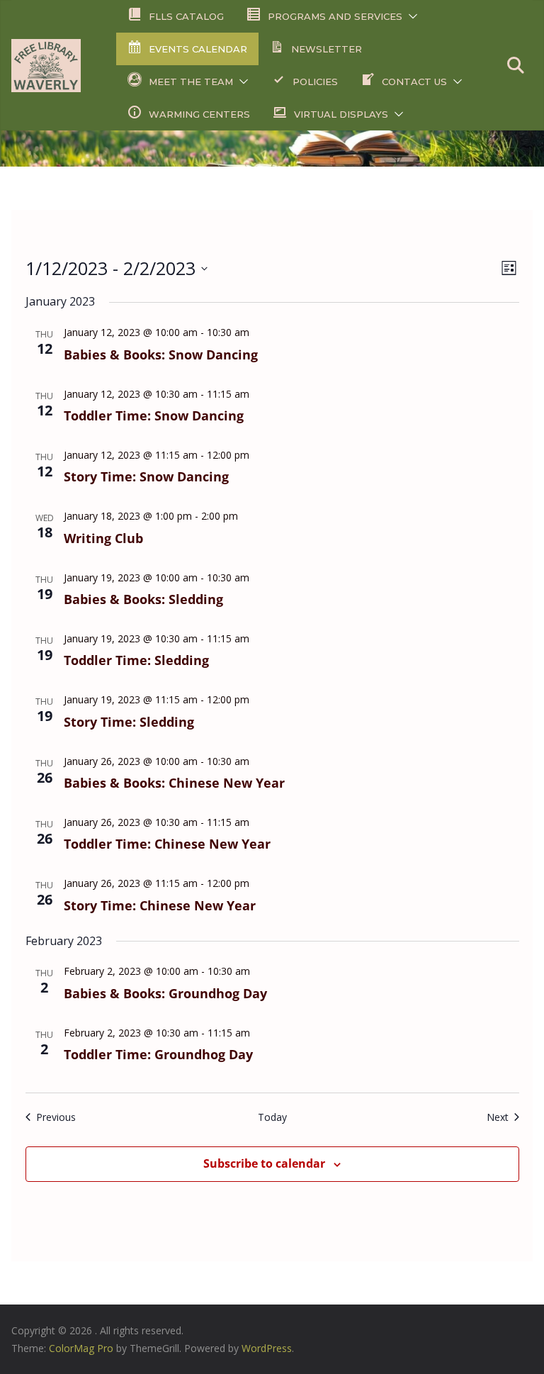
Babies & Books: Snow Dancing (161, 354)
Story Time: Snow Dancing (146, 476)
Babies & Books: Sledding (143, 599)
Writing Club (103, 538)
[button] (410, 16)
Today (272, 1117)
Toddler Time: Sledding (136, 660)
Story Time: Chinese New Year (160, 905)
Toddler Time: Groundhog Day (158, 1054)
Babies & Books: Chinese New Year (174, 782)
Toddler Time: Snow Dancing (154, 415)
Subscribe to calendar (264, 1163)
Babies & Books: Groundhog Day (165, 993)
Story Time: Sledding (129, 721)
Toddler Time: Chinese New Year (167, 843)
